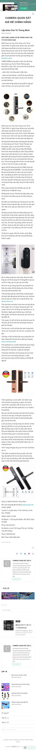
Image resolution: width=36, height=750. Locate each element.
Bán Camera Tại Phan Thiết (19, 675)
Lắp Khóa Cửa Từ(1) (6, 542)
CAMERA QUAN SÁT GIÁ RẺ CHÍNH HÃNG (18, 20)
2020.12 (5, 722)
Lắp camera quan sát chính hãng (20, 684)
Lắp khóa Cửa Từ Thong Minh (20, 693)
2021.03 (5, 718)
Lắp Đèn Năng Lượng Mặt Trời (20, 702)
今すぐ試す (23, 8)
